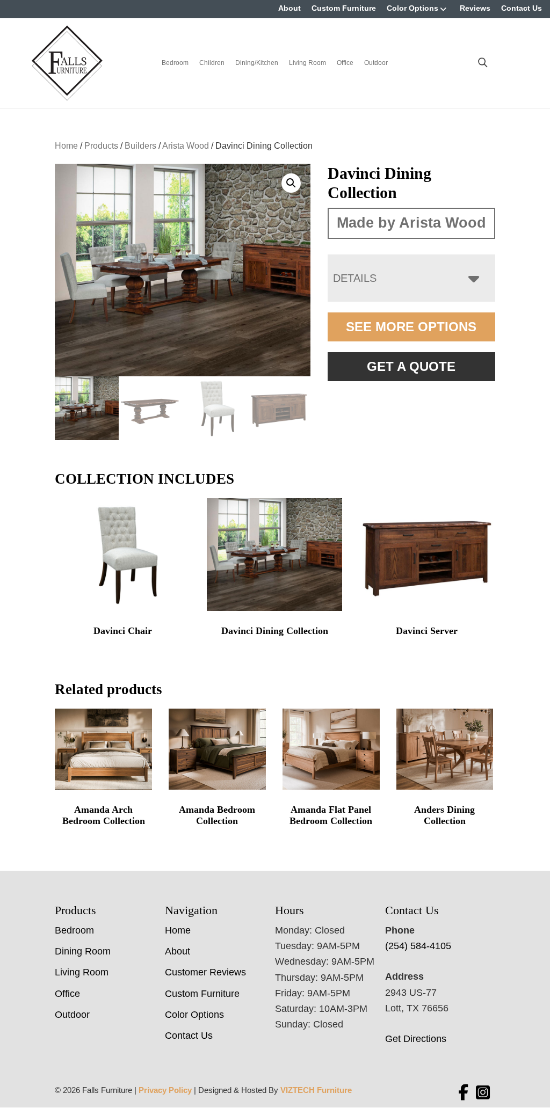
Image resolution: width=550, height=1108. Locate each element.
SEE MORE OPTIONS (411, 326)
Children (212, 63)
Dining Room (83, 951)
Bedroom (175, 63)
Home (66, 145)
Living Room (307, 63)
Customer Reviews (205, 972)
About (289, 8)
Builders (140, 145)
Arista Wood (185, 145)
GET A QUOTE (411, 366)
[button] (291, 183)
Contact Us (521, 8)
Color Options (412, 8)
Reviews (475, 8)
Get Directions (415, 1038)
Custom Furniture (344, 8)
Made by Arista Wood (411, 223)
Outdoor (376, 63)
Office (345, 63)
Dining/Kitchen (256, 63)
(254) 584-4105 (418, 946)
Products (101, 145)
